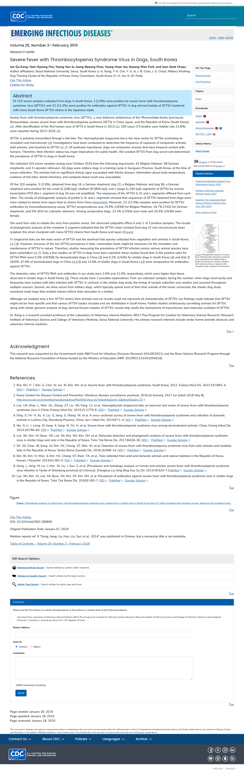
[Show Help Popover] (220, 128)
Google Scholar (53, 389)
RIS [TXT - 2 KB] (204, 134)
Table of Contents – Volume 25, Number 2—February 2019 (50, 544)
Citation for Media (22, 85)
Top (230, 331)
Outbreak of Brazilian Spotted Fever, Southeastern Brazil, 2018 (213, 183)
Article (199, 116)
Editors (37, 646)
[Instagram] (225, 750)
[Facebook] (210, 750)
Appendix (200, 121)
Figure (199, 98)
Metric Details (202, 151)
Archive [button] (142, 739)
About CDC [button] (51, 739)
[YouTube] (210, 758)
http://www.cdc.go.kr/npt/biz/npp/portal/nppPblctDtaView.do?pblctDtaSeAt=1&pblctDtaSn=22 (81, 400)
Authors (22, 646)
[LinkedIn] (232, 750)
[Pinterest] (218, 758)
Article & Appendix (205, 128)
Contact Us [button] (18, 739)
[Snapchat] (225, 758)
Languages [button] (112, 739)
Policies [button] (81, 739)
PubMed (33, 389)
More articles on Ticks (206, 212)
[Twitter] (218, 750)
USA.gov (230, 768)
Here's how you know (221, 3)
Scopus (220, 166)
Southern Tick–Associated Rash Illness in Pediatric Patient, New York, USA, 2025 (211, 203)
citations (204, 162)
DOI (21, 389)
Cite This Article (203, 81)
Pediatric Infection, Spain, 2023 (210, 192)
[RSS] (232, 758)
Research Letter (203, 75)
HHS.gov (218, 768)
